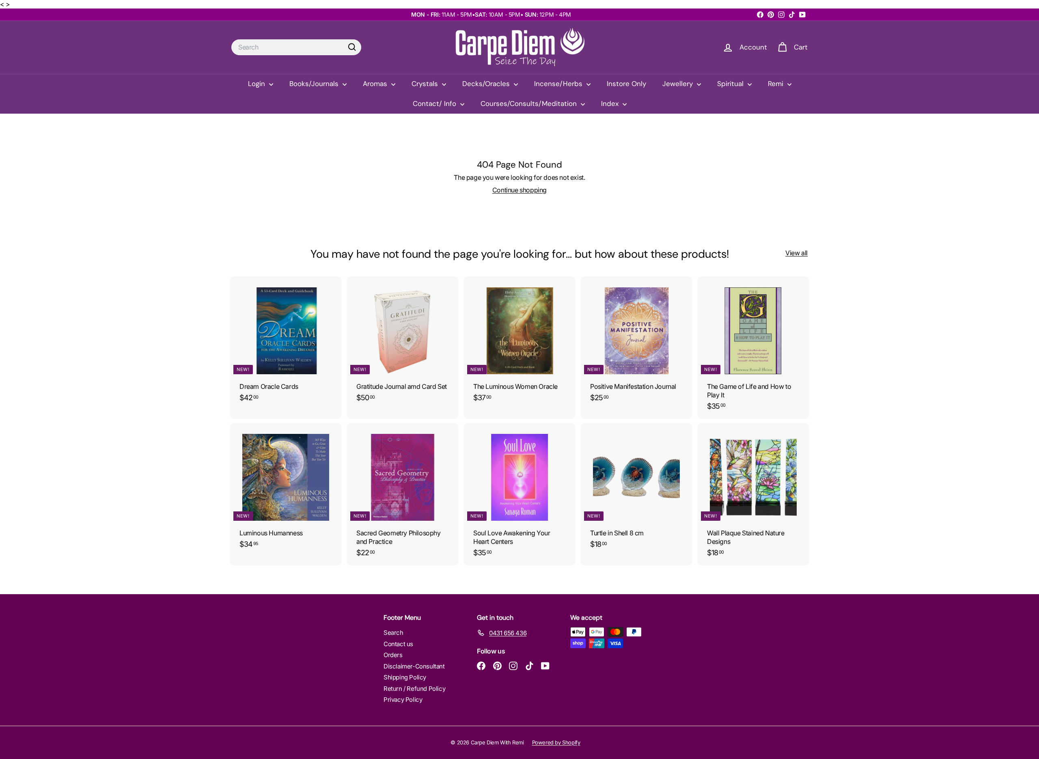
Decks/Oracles (487, 83)
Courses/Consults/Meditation (530, 103)
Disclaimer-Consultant (414, 666)
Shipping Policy (405, 677)
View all (796, 253)
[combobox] (296, 47)
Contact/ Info (435, 103)
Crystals (426, 83)
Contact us (398, 644)
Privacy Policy (403, 699)
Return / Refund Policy (414, 688)
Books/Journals (315, 83)
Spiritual (731, 83)
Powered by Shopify (556, 742)
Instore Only (626, 83)
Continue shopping (519, 190)
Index (611, 103)
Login (257, 83)
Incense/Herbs (559, 83)
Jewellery (678, 83)
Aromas (376, 83)
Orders (393, 655)
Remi (776, 83)
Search (393, 632)
